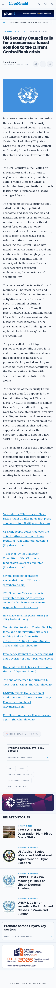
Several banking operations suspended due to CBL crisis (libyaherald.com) (21, 580)
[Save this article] (43, 64)
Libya (11, 768)
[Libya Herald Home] (18, 4)
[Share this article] (36, 64)
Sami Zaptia (9, 62)
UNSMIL (22, 768)
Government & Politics (14, 31)
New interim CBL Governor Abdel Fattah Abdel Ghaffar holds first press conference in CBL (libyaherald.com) (27, 518)
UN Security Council (18, 780)
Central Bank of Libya (20, 774)
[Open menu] (3, 4)
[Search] (46, 4)
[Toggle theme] (52, 4)
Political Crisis (17, 786)
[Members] (39, 4)
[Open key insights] (50, 64)
